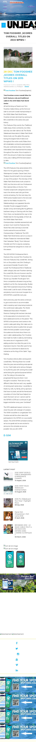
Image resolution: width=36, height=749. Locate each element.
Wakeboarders (9, 86)
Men (27, 85)
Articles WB (21, 85)
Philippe (20, 86)
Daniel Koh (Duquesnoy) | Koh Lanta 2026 (22, 514)
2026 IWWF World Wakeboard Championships (22, 488)
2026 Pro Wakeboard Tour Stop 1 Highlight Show (23, 501)
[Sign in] (31, 25)
